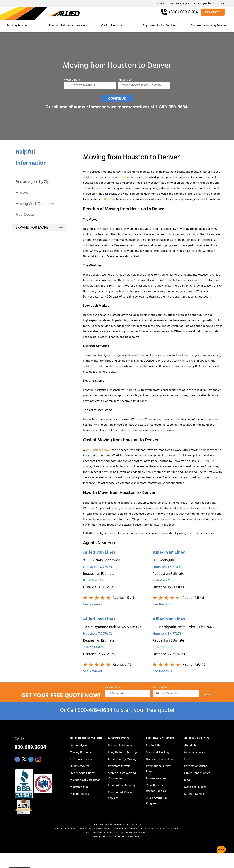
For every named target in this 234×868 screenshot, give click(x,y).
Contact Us (224, 4)
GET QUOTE (212, 12)
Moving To (160, 688)
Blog (187, 780)
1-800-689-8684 (172, 107)
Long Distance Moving (122, 752)
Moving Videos (79, 794)
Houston (109, 199)
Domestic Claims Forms (161, 759)
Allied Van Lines (99, 553)
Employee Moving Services (159, 26)
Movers (21, 193)
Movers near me (156, 779)
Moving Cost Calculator (34, 204)
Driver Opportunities (197, 773)
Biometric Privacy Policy (129, 837)
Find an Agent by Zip (203, 4)
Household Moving (120, 745)
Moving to (125, 80)
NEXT (207, 694)
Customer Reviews (81, 759)
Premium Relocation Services (67, 26)
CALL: (30, 744)
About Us (162, 4)
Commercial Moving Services (208, 26)
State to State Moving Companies (122, 776)
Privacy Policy (109, 837)
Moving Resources (112, 26)
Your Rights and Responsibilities (156, 788)
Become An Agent (180, 4)
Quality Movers (79, 766)
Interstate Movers (119, 766)
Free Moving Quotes (82, 773)
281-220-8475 (93, 647)
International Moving (121, 786)
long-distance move (98, 450)
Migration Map (79, 787)
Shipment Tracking (158, 752)
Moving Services (17, 26)
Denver (125, 177)
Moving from (72, 80)
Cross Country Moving (122, 759)
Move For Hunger (195, 787)
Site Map (97, 837)
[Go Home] (40, 14)
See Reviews (92, 604)
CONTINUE (117, 99)
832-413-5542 (93, 580)
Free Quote (24, 215)
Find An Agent (79, 745)
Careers (189, 759)
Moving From (113, 688)
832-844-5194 (163, 647)
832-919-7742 (163, 580)
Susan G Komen (194, 794)
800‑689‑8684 (95, 711)
